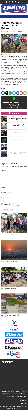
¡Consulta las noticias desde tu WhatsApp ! (14, 104)
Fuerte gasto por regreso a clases (10, 315)
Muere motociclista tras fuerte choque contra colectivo (18, 152)
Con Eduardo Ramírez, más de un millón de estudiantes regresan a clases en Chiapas (17, 118)
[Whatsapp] (21, 2)
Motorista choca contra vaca (17, 131)
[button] (14, 16)
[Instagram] (12, 2)
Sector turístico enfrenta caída (9, 261)
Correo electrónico (6, 192)
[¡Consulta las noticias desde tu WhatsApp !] (14, 98)
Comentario (4, 170)
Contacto (23, 403)
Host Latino (18, 408)
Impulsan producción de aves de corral (12, 235)
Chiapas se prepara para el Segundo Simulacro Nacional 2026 (17, 124)
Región (21, 31)
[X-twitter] (9, 2)
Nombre (3, 187)
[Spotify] (18, 2)
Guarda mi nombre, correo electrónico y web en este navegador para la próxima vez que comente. (14, 199)
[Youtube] (15, 2)
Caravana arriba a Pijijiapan (8, 288)
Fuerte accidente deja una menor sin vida (17, 145)
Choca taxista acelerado (17, 138)
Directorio (23, 400)
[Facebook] (7, 2)
